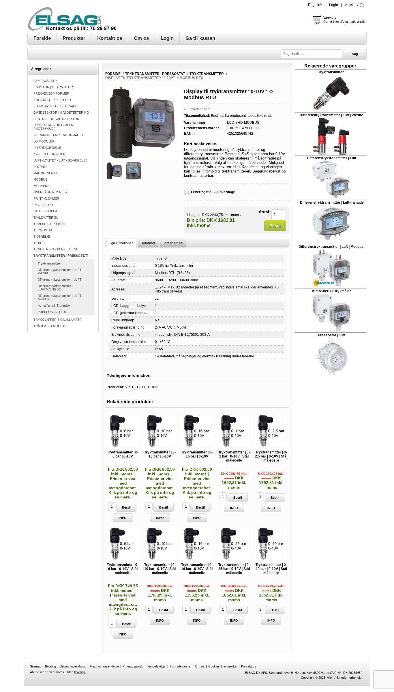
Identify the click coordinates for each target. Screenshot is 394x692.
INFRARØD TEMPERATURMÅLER (58, 135)
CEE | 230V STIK (45, 80)
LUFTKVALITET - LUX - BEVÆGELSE (60, 160)
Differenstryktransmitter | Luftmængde (332, 202)
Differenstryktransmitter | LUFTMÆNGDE (55, 287)
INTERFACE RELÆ (47, 147)
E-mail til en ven (198, 109)
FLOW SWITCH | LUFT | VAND (55, 106)
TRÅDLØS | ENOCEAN (50, 326)
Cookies (214, 666)
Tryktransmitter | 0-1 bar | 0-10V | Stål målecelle (234, 456)
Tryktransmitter (49, 263)
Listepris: (194, 215)
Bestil (275, 226)
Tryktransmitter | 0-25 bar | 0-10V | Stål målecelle (234, 569)
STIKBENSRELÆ (45, 211)
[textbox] (311, 53)
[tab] (121, 243)
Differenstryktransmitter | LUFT (60, 279)
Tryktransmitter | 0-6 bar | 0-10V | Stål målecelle (122, 569)
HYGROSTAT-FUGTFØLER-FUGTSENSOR (53, 126)
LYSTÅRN (40, 166)
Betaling (50, 666)
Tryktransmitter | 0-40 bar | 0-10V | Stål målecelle (271, 569)
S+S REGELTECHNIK (142, 387)
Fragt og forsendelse (104, 666)
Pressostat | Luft (331, 335)
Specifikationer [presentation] (121, 243)
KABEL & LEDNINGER (49, 154)
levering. (80, 672)
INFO (123, 518)
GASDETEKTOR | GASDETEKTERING (61, 112)
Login (333, 5)
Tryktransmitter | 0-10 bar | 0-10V (160, 454)
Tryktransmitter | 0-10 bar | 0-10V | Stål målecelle (160, 569)
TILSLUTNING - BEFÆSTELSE (55, 249)
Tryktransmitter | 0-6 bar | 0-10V (122, 454)
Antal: (265, 211)
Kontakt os (248, 666)
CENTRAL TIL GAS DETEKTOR (56, 119)
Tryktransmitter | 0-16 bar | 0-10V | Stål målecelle (197, 569)
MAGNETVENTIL (45, 173)
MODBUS (40, 179)
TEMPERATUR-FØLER (50, 224)
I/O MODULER (44, 141)
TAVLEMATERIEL (45, 217)
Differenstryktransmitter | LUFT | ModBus (60, 297)
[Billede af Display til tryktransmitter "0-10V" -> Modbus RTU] (115, 171)
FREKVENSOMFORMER (51, 93)
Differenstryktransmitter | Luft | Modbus (331, 247)
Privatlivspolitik (133, 666)
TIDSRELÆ (41, 236)
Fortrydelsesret (180, 666)
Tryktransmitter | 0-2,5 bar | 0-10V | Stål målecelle (271, 456)
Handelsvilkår (156, 666)
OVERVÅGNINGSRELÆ (50, 192)
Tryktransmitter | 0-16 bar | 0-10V (197, 454)
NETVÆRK (41, 185)
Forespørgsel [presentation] (172, 243)
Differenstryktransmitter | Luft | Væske (331, 115)
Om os (199, 666)
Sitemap (35, 666)
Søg (355, 54)
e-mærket (230, 666)
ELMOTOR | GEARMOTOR (53, 87)
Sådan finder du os (73, 666)
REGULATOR (43, 205)
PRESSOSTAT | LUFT (53, 312)
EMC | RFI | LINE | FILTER (52, 100)
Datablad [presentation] (147, 243)
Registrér (315, 5)
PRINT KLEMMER (46, 198)
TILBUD (39, 243)
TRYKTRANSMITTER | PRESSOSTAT (60, 255)
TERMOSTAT (42, 230)
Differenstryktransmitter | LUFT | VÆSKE (60, 271)
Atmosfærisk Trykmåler (54, 305)
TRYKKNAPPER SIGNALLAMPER (57, 319)
